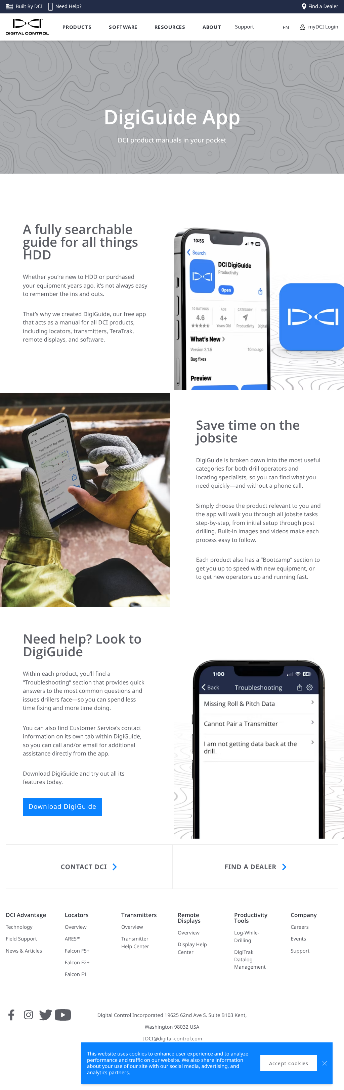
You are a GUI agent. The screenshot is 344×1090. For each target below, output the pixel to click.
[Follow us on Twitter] (45, 1018)
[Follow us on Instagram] (28, 1018)
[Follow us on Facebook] (11, 1018)
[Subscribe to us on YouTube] (63, 1018)
